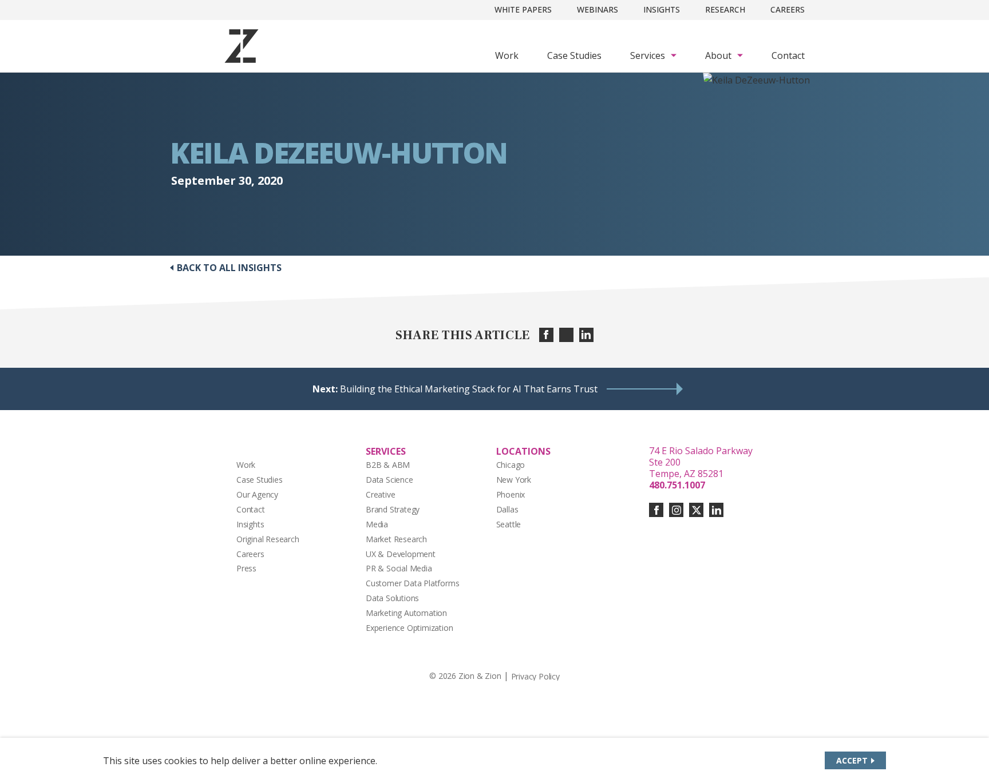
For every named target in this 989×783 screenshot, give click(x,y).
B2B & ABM (388, 464)
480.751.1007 (677, 485)
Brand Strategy (393, 509)
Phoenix (510, 494)
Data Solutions (392, 598)
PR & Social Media (399, 568)
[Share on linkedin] (586, 335)
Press (246, 568)
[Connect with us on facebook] (656, 510)
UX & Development (401, 554)
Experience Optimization (409, 627)
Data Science (389, 479)
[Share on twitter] (566, 335)
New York (513, 479)
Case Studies (574, 55)
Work (507, 55)
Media (377, 524)
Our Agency (257, 494)
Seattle (508, 524)
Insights (661, 9)
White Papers (523, 9)
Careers (787, 9)
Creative (380, 494)
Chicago (510, 464)
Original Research (267, 539)
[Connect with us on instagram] (676, 510)
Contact (788, 55)
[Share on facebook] (546, 335)
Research (725, 9)
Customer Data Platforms (413, 583)
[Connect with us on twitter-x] (696, 510)
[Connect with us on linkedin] (716, 510)
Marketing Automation (406, 612)
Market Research (396, 539)
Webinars (597, 9)
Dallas (507, 509)
